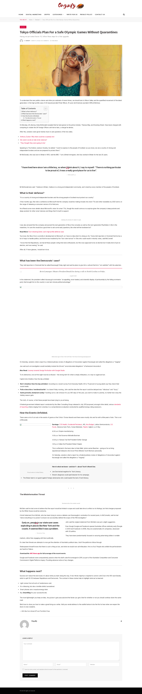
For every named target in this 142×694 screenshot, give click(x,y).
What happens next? (29, 120)
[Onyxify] (71, 6)
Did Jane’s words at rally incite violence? (33, 140)
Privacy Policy (86, 14)
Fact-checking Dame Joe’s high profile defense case (46, 232)
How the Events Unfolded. (30, 116)
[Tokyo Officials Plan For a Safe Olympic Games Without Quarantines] (71, 70)
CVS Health (63, 424)
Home (21, 14)
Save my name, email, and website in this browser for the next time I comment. (46, 669)
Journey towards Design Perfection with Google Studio (46, 370)
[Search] (124, 14)
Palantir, (85, 427)
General (23, 27)
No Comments (45, 40)
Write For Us (72, 14)
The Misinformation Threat (33, 118)
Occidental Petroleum (75, 424)
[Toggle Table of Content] (44, 108)
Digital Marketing (33, 14)
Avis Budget (90, 424)
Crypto (47, 14)
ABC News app (35, 553)
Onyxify (28, 40)
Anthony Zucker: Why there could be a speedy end (37, 137)
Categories (57, 14)
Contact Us (100, 14)
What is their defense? (29, 111)
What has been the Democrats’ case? (34, 114)
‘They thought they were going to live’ (33, 143)
